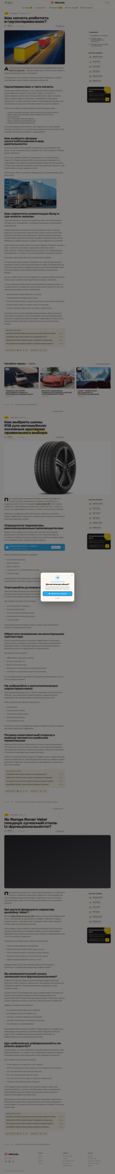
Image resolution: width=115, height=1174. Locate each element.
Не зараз (57, 598)
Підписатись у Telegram (59, 594)
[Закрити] (72, 575)
